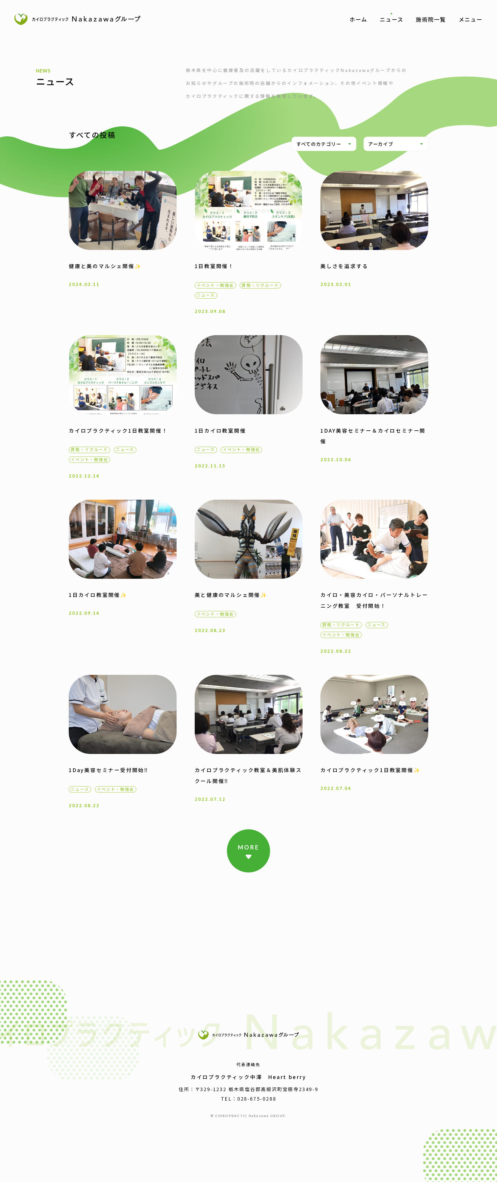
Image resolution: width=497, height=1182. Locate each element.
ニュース (392, 19)
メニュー (471, 19)
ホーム (358, 19)
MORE (248, 847)
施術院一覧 (431, 19)
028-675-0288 (256, 1098)
